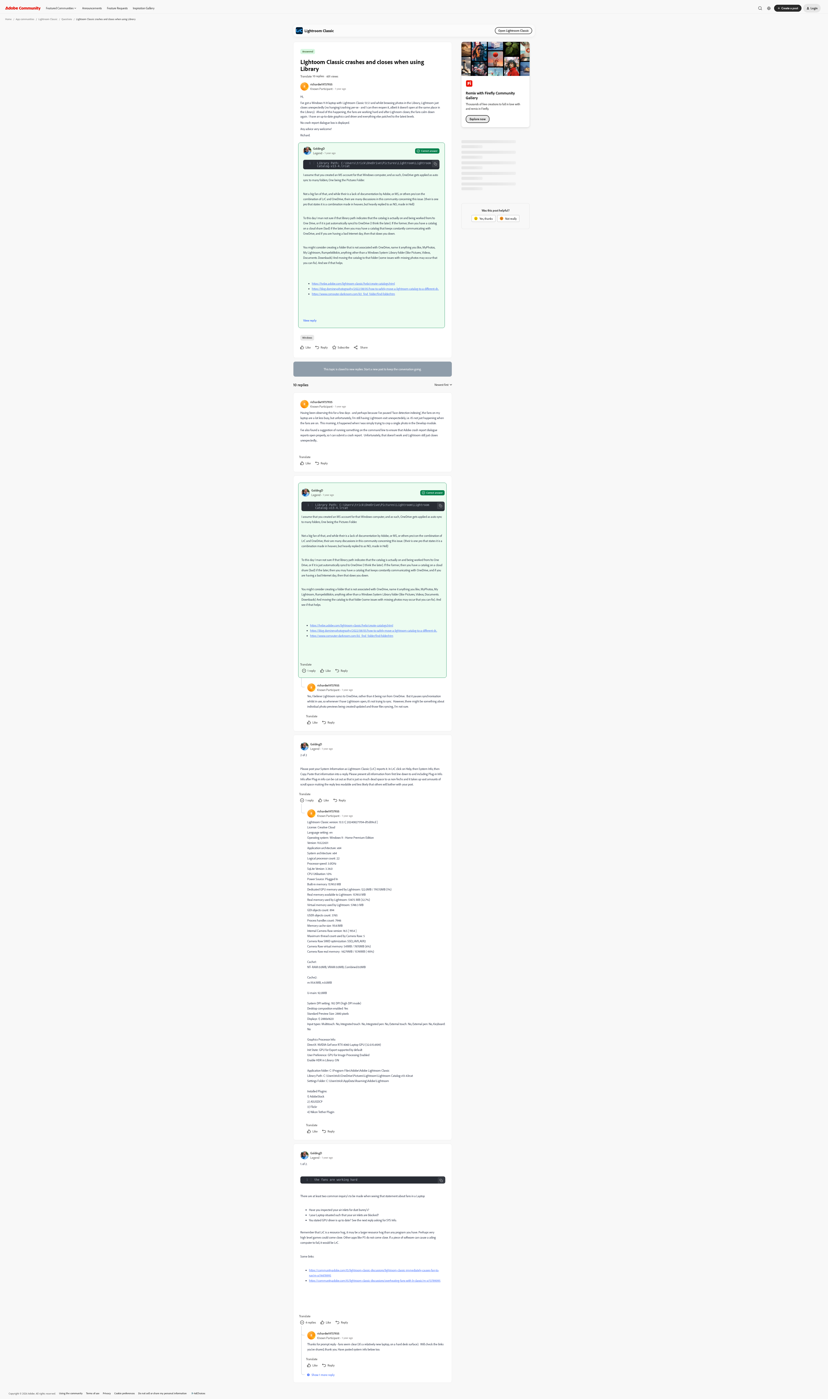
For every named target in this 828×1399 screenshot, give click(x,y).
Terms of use (92, 1393)
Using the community (71, 1393)
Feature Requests (117, 8)
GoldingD (319, 148)
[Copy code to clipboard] (435, 164)
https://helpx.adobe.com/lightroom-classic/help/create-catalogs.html (353, 283)
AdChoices (199, 1393)
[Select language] (768, 8)
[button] (787, 8)
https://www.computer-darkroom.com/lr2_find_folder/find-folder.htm (353, 294)
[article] (372, 433)
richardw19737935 (321, 84)
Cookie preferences (124, 1393)
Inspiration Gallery (143, 8)
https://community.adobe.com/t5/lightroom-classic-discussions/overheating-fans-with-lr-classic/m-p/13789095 (375, 1280)
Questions (66, 19)
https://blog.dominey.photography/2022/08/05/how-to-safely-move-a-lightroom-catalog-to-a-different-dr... (375, 288)
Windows (307, 337)
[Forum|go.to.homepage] (23, 8)
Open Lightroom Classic (513, 30)
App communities (25, 19)
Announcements (92, 8)
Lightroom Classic (47, 19)
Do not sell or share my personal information (162, 1393)
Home (8, 19)
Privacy (107, 1393)
